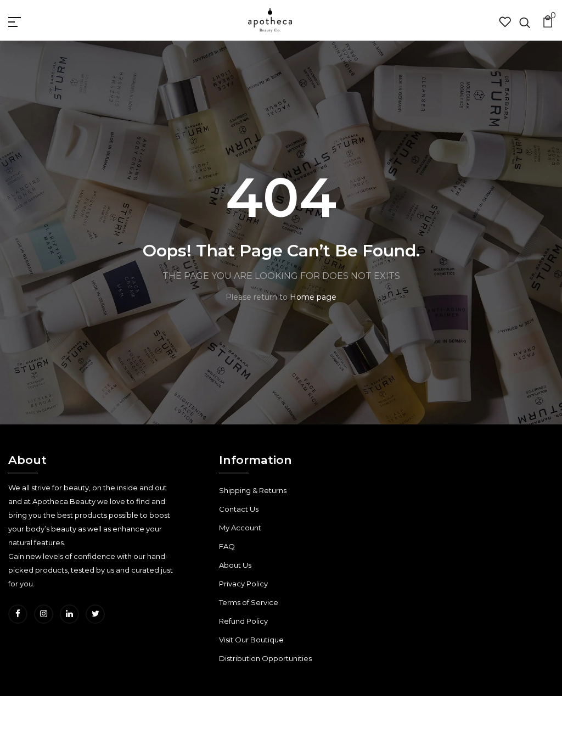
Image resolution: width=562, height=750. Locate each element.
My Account (240, 527)
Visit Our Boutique (251, 639)
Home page (313, 297)
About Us (235, 565)
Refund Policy (243, 621)
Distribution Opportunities (265, 658)
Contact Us (238, 509)
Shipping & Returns (252, 490)
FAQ (227, 546)
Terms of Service (248, 602)
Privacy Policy (243, 583)
